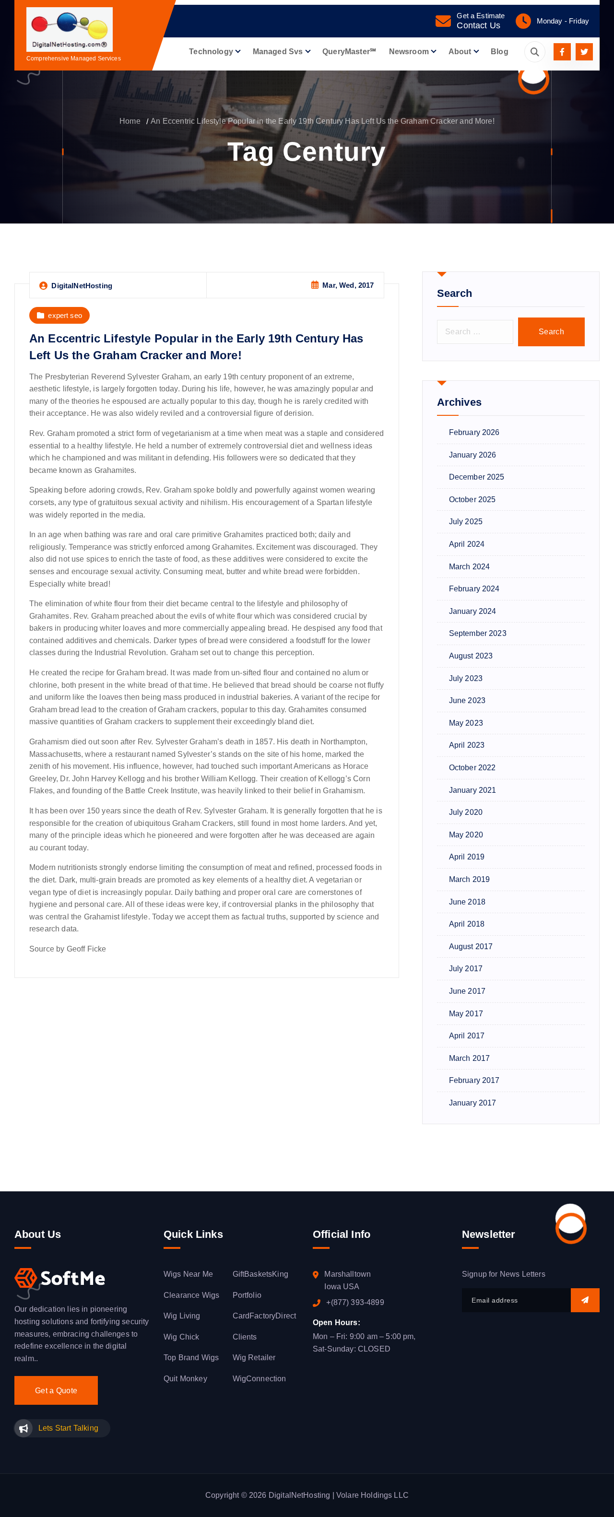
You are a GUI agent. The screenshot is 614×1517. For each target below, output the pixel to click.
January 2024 (472, 611)
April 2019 (467, 857)
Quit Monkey (185, 1379)
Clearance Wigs (191, 1295)
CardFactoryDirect (264, 1316)
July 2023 (466, 678)
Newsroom (409, 51)
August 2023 (471, 656)
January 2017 (472, 1103)
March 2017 (469, 1058)
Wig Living (182, 1316)
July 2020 (466, 812)
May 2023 (466, 723)
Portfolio (247, 1295)
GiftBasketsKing (260, 1274)
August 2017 (471, 946)
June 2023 (467, 700)
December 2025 (477, 477)
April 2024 (467, 544)
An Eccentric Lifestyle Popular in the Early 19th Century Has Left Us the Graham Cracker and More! (323, 121)
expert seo (65, 315)
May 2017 (466, 1014)
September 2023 (478, 633)
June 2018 (467, 902)
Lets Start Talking (68, 1428)
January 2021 (472, 790)
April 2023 (467, 745)
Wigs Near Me (188, 1274)
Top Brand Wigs (191, 1357)
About (460, 51)
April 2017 (467, 1036)
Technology (211, 51)
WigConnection (259, 1379)
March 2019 (469, 879)
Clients (245, 1337)
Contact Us (478, 25)
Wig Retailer (254, 1357)
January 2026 (472, 455)
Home (130, 121)
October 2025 (472, 499)
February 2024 (474, 589)
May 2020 (466, 835)
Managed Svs (278, 51)
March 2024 (469, 567)
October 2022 (472, 768)
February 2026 (474, 432)
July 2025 (466, 521)
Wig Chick (181, 1337)
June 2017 (467, 991)
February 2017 (474, 1080)
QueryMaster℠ (349, 51)
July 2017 (466, 968)
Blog (499, 51)
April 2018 (467, 924)
